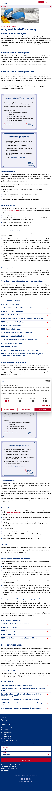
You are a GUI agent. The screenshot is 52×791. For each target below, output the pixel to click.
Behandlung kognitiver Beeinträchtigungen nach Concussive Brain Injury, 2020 (22, 695)
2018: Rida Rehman (8, 634)
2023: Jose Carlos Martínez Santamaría (15, 624)
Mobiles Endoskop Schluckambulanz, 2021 (16, 685)
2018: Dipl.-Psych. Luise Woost (12, 311)
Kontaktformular (7, 732)
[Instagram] (30, 779)
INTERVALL (5, 752)
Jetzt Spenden (26, 760)
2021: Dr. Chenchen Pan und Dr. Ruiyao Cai (16, 308)
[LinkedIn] (24, 779)
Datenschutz (17, 775)
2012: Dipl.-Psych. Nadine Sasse (13, 322)
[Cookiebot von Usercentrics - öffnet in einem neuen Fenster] (45, 381)
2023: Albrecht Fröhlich (10, 304)
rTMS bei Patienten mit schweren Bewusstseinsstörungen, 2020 (23, 703)
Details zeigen (45, 405)
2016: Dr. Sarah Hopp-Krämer (12, 315)
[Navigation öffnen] (50, 2)
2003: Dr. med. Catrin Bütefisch (12, 336)
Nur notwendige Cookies (9, 409)
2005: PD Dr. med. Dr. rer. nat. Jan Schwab (16, 332)
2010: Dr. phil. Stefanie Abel (11, 325)
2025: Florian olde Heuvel (10, 301)
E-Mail (4, 734)
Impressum (25, 775)
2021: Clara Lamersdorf (9, 627)
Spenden (41, 2)
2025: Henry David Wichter (11, 620)
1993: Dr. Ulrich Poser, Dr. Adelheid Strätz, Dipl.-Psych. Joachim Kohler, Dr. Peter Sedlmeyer (23, 354)
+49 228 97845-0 (7, 736)
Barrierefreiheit (34, 775)
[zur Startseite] (4, 2)
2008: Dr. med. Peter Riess (11, 329)
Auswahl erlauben (26, 409)
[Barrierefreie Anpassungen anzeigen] (46, 2)
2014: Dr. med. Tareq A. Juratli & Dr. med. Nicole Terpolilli (22, 318)
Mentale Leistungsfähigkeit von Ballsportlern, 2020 (20, 699)
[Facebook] (22, 779)
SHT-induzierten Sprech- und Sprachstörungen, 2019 (21, 708)
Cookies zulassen (42, 409)
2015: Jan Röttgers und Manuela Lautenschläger (19, 638)
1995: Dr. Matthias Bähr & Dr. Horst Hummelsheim (19, 350)
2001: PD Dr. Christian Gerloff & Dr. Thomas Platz (19, 340)
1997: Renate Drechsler (9, 347)
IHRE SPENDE (5, 747)
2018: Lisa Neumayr (8, 631)
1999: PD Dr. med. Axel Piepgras (12, 343)
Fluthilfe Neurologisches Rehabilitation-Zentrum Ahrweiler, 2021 (23, 689)
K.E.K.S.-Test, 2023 (8, 682)
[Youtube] (27, 779)
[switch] (19, 401)
